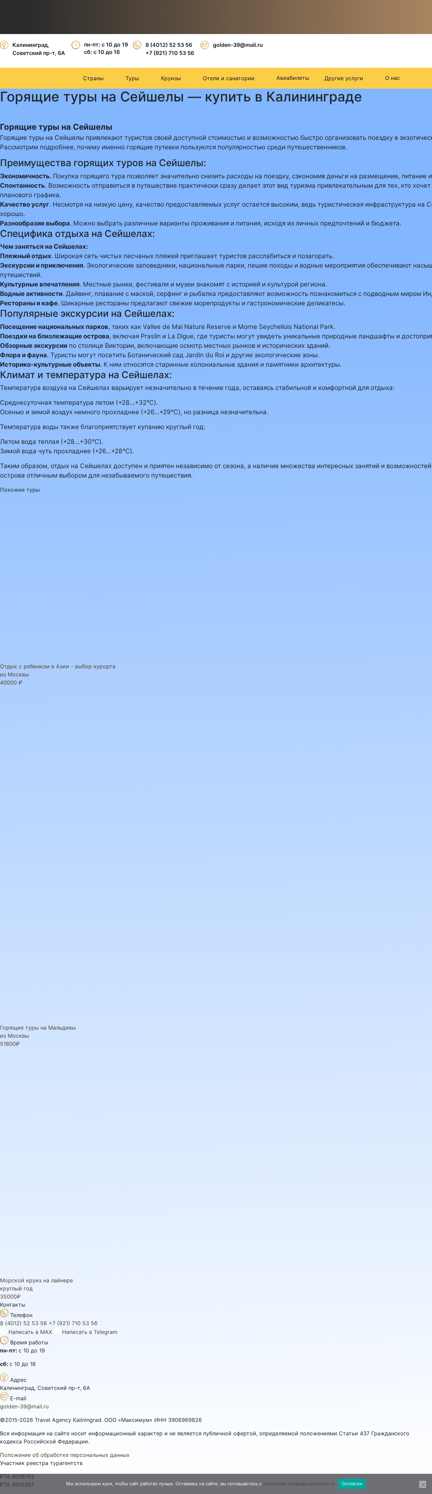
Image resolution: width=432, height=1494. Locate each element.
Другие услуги (343, 78)
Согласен (352, 1483)
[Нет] (423, 1485)
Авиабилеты (292, 77)
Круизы (171, 78)
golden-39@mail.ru (238, 44)
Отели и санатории (228, 78)
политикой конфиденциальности (299, 1483)
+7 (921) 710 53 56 (169, 53)
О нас (392, 77)
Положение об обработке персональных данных (65, 1455)
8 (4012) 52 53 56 (168, 44)
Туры (132, 78)
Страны (93, 78)
